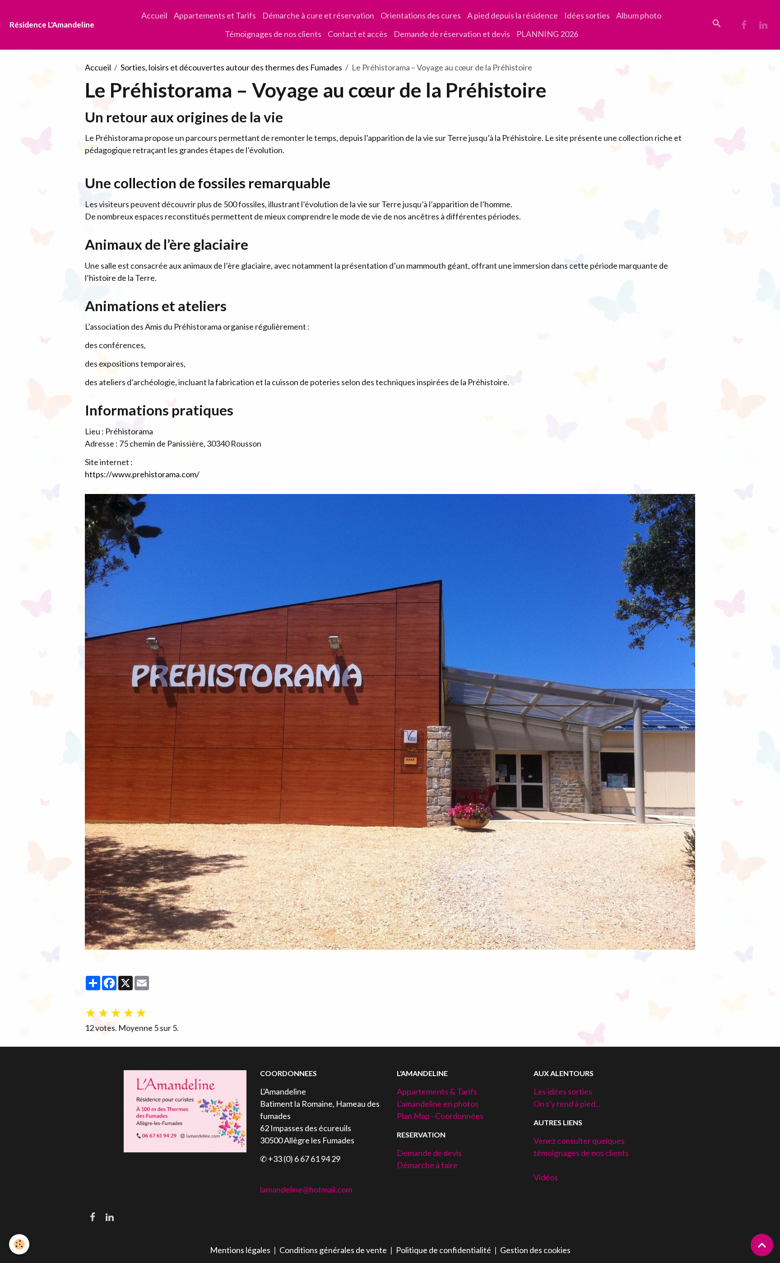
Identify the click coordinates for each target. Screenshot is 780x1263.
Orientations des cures (421, 15)
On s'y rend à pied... (567, 1104)
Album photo (638, 15)
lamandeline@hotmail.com (306, 1189)
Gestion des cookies (535, 1250)
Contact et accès (357, 34)
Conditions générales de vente (333, 1250)
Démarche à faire (427, 1165)
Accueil (154, 15)
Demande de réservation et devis (452, 34)
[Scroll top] (762, 1245)
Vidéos (546, 1177)
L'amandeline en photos (437, 1104)
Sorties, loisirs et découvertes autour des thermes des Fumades (231, 67)
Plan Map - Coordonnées (440, 1116)
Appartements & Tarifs (437, 1091)
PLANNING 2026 (547, 34)
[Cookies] (19, 1244)
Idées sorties (587, 15)
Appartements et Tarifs (215, 15)
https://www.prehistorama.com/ (142, 474)
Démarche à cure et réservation (318, 15)
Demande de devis (429, 1153)
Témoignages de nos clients (273, 34)
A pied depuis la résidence (512, 15)
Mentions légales (240, 1250)
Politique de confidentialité (443, 1250)
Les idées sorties (563, 1091)
